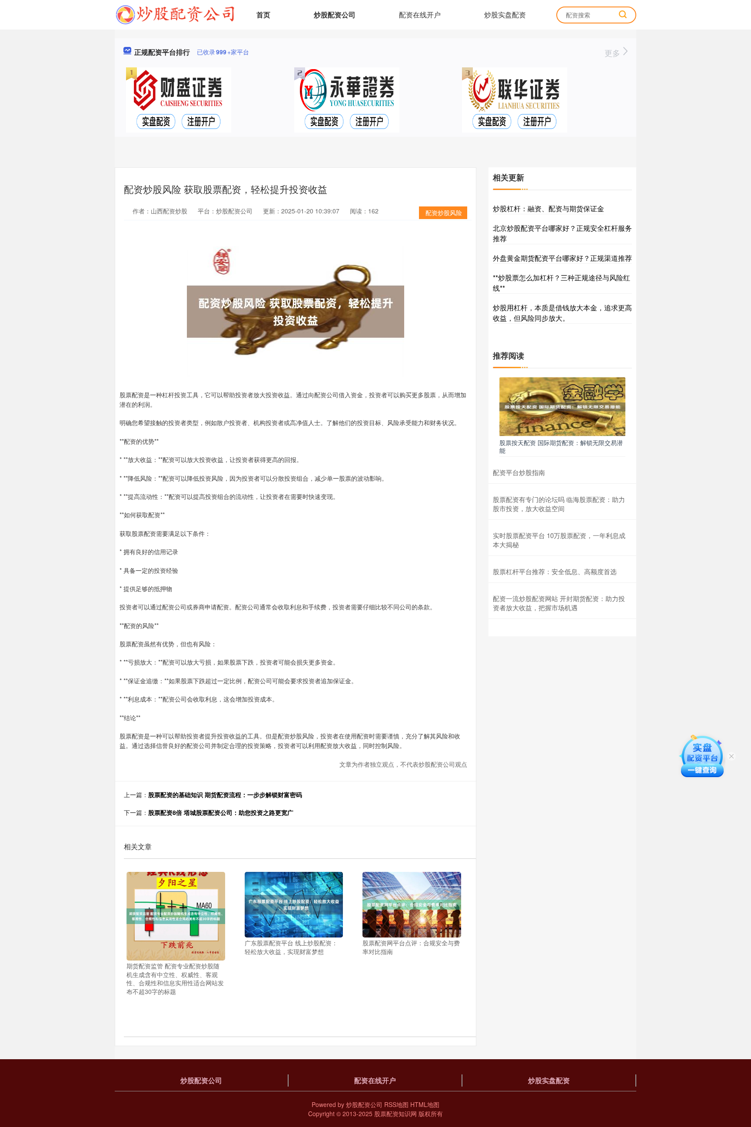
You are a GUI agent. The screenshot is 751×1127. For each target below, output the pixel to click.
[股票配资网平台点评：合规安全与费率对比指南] (411, 903)
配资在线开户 (420, 15)
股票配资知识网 (395, 1113)
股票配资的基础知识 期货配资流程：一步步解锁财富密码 (225, 794)
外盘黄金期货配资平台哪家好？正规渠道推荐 (562, 258)
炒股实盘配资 (505, 15)
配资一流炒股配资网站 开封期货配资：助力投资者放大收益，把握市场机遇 (559, 603)
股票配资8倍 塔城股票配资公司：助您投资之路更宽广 (220, 812)
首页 (263, 15)
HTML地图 (424, 1104)
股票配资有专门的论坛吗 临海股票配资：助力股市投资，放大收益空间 (559, 504)
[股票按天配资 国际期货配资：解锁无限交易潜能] (562, 406)
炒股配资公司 (335, 15)
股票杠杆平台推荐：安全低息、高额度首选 (555, 571)
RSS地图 (396, 1104)
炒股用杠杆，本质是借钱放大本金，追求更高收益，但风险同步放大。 (562, 313)
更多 (613, 52)
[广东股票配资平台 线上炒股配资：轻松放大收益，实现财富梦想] (294, 903)
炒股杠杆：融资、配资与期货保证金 (548, 208)
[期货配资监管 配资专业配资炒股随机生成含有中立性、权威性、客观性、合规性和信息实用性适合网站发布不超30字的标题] (175, 915)
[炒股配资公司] (175, 14)
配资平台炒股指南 (519, 472)
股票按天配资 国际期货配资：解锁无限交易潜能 (561, 446)
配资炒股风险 (443, 212)
